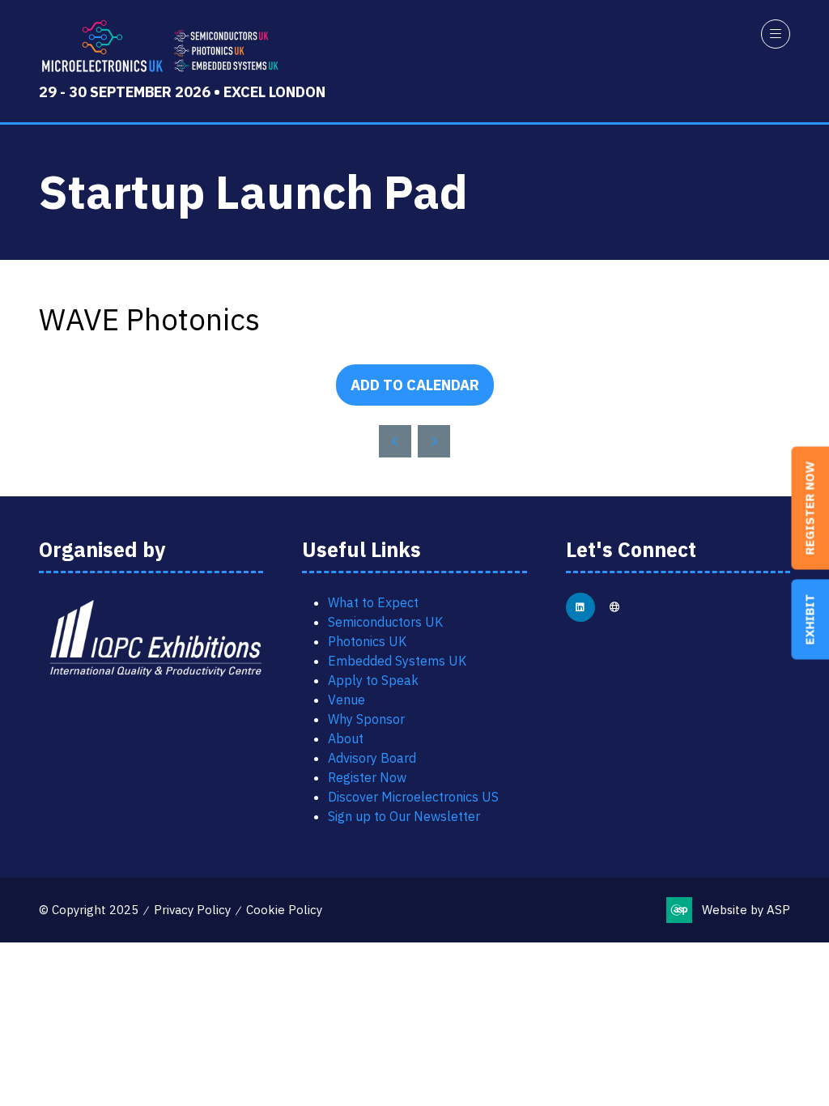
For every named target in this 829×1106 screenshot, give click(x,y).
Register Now (367, 777)
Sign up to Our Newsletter (404, 816)
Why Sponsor (366, 719)
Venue (346, 699)
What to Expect (373, 602)
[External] (614, 607)
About (345, 738)
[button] (775, 34)
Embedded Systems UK (397, 661)
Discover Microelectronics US (413, 797)
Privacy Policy (192, 909)
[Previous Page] (395, 441)
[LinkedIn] (580, 607)
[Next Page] (434, 441)
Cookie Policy (284, 909)
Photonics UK (367, 641)
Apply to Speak (373, 680)
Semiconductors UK (385, 622)
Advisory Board (372, 758)
